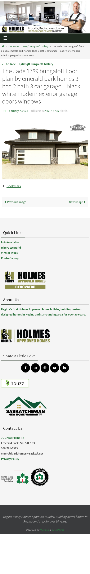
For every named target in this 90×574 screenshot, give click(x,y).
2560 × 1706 (51, 111)
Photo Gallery (10, 256)
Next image (76, 200)
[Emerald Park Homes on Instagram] (35, 365)
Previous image (16, 200)
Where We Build (11, 245)
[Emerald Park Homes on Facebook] (25, 365)
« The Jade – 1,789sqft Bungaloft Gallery (27, 64)
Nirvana (44, 528)
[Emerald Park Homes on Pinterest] (45, 365)
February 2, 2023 (18, 111)
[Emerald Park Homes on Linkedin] (64, 365)
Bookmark (13, 184)
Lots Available (10, 240)
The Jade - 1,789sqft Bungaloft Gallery (28, 46)
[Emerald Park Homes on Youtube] (54, 365)
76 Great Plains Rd (12, 435)
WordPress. (58, 528)
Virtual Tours (9, 251)
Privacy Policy (10, 457)
